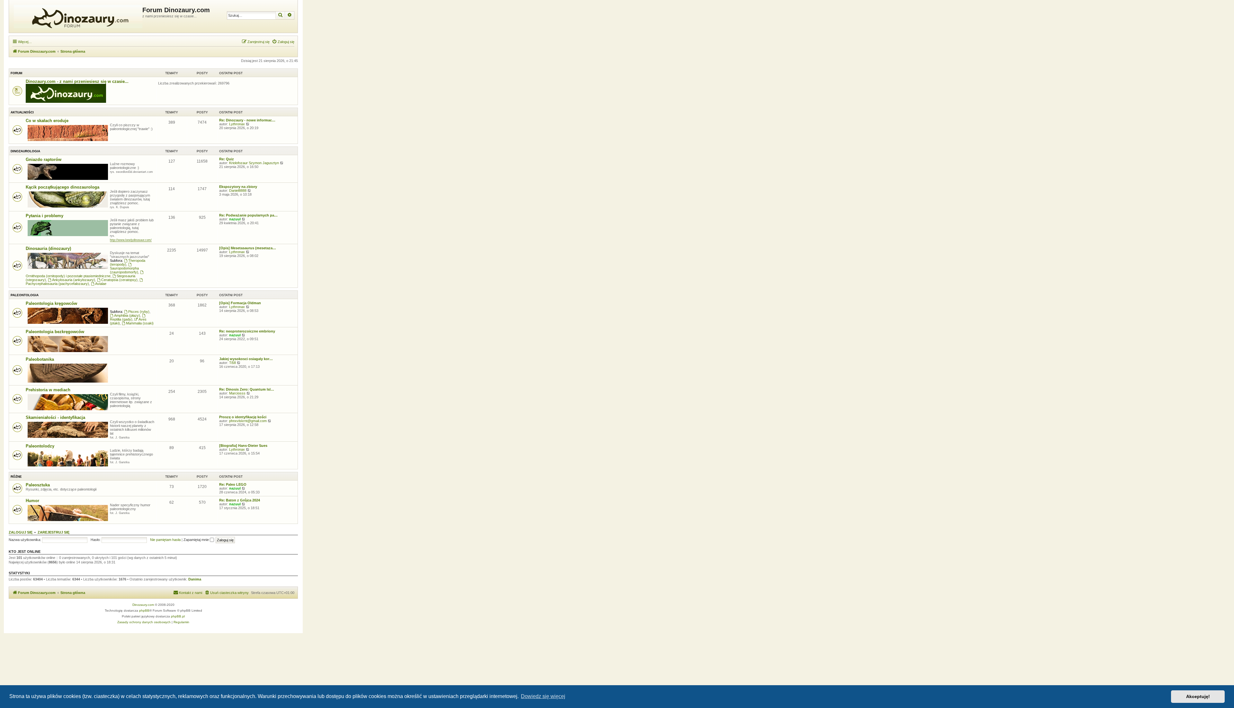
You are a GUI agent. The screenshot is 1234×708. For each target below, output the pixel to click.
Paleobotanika (40, 359)
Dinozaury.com (143, 604)
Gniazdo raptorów (43, 159)
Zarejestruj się (53, 532)
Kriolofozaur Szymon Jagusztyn (254, 163)
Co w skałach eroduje (47, 120)
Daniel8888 (237, 190)
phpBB (144, 610)
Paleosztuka (38, 484)
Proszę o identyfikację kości (242, 417)
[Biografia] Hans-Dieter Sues (243, 445)
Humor (32, 500)
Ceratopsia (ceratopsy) (119, 280)
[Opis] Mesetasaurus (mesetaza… (247, 248)
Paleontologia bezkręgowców (55, 331)
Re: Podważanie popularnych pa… (248, 215)
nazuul (235, 219)
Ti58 (232, 363)
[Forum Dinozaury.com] (76, 16)
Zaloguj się (20, 532)
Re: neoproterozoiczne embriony (247, 331)
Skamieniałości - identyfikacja (55, 417)
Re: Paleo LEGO (232, 484)
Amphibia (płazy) (127, 315)
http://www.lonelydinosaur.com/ (131, 240)
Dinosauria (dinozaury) (48, 248)
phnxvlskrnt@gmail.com (248, 421)
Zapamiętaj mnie (196, 540)
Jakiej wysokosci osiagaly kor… (246, 359)
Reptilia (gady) (121, 319)
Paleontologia (25, 295)
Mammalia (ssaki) (140, 323)
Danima (194, 579)
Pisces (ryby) (138, 312)
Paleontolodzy (40, 446)
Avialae (100, 284)
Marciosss (237, 393)
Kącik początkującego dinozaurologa (62, 187)
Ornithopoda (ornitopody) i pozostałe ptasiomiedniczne (68, 276)
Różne (16, 476)
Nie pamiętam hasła (165, 540)
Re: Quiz (226, 159)
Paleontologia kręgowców (51, 303)
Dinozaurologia (25, 151)
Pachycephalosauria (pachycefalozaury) (57, 284)
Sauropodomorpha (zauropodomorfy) (124, 270)
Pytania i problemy (44, 215)
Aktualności (22, 112)
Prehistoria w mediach (48, 389)
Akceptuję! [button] (1198, 696)
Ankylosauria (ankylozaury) (73, 280)
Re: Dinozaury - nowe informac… (247, 120)
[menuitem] (283, 42)
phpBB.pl (178, 616)
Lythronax (237, 124)
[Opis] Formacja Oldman (240, 303)
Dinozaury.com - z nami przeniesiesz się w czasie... (77, 81)
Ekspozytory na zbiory (238, 187)
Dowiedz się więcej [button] (543, 696)
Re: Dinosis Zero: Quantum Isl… (246, 389)
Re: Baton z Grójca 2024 (239, 500)
